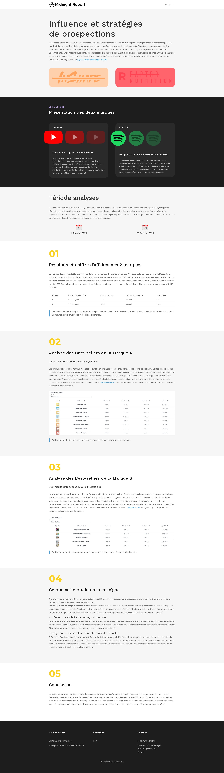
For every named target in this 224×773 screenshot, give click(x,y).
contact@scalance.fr (146, 741)
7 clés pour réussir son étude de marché (66, 745)
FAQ (95, 741)
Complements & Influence (60, 741)
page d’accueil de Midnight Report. (92, 59)
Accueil (167, 5)
